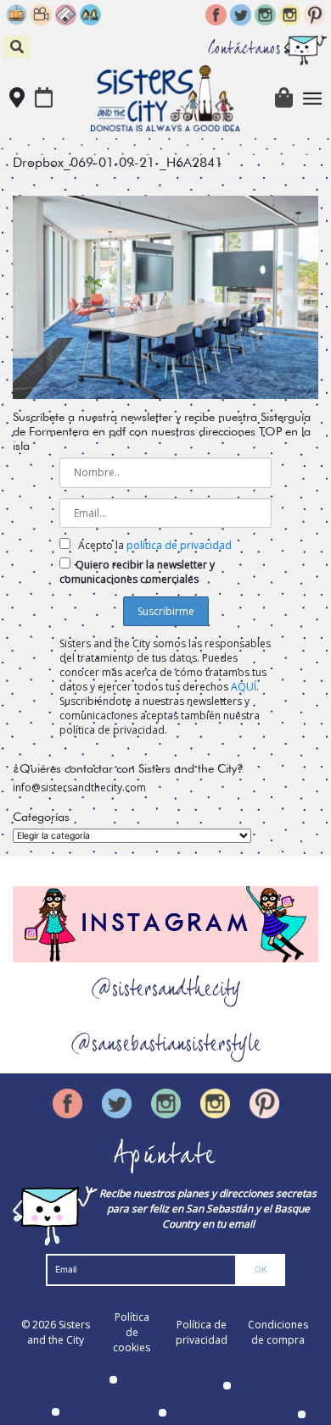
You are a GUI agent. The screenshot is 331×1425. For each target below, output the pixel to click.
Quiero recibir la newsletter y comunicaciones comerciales (137, 571)
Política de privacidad (201, 1332)
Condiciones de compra (278, 1332)
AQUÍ (243, 686)
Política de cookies (131, 1332)
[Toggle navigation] (313, 98)
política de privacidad (179, 545)
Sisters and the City (58, 1332)
